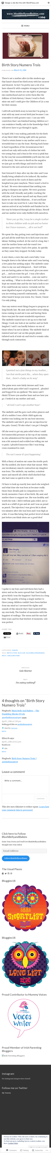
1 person (14, 728)
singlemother (13, 656)
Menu (27, 26)
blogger (22, 653)
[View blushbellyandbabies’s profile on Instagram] (9, 874)
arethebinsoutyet (11, 717)
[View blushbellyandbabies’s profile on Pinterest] (11, 874)
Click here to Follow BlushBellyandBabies (14, 835)
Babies (15, 650)
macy (4, 656)
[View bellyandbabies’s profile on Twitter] (6, 874)
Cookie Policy (13, 1143)
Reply (4, 731)
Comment (40, 798)
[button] (14, 358)
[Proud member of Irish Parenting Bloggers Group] (13, 1056)
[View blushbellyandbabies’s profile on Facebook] (3, 874)
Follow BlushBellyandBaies (15, 858)
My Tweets (6, 1093)
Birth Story (12, 653)
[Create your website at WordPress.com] (25, 3)
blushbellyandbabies (35, 653)
